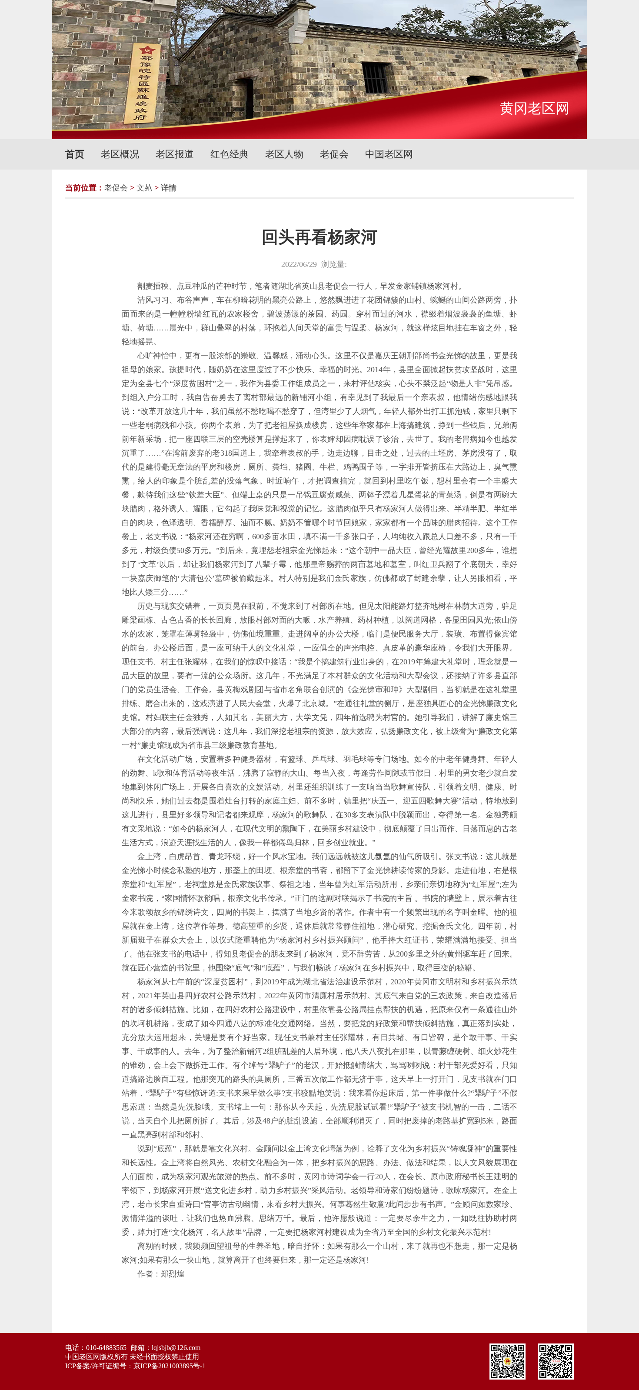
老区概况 (120, 154)
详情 (168, 187)
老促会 (334, 154)
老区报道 (175, 154)
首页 (74, 154)
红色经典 (229, 154)
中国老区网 (389, 154)
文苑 (144, 187)
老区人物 (284, 154)
